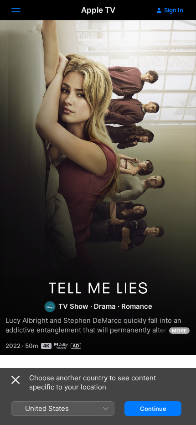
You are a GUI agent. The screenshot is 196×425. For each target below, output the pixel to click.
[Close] (15, 380)
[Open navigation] (21, 10)
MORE (179, 330)
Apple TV (98, 10)
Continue (153, 408)
